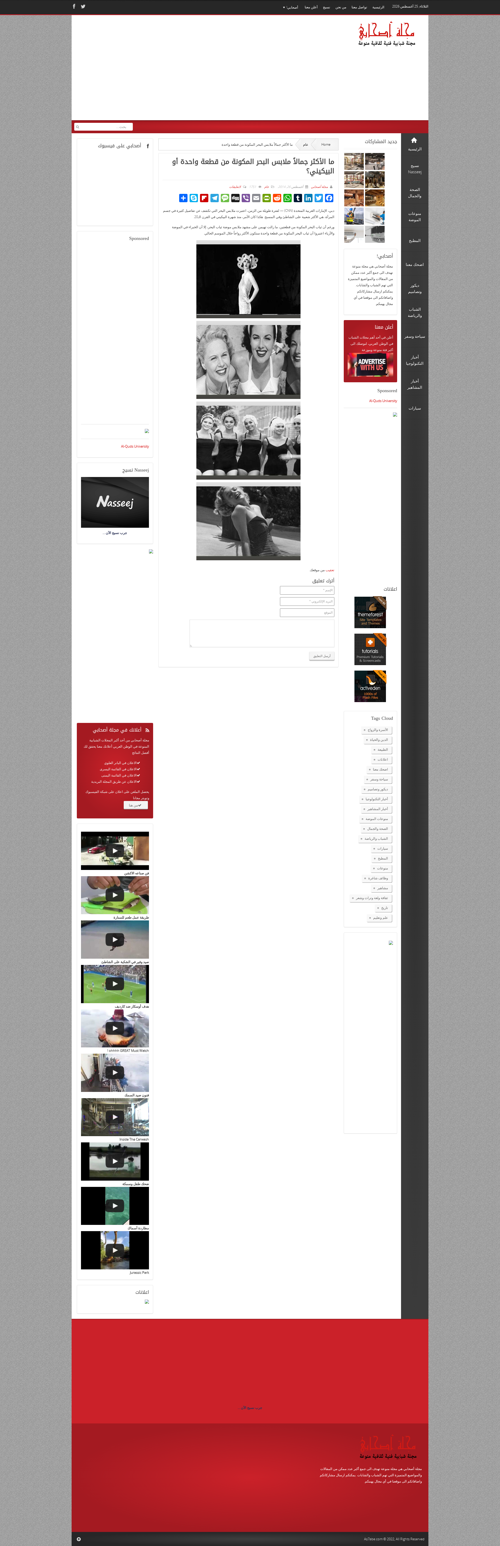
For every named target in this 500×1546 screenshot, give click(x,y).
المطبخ (383, 858)
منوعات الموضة (377, 818)
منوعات (382, 868)
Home (325, 144)
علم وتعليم (380, 917)
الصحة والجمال (377, 828)
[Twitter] (82, 6)
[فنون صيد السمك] (115, 1073)
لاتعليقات (235, 186)
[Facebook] (73, 6)
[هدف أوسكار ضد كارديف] (115, 984)
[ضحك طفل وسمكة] (115, 1161)
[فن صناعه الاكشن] (115, 851)
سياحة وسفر (379, 779)
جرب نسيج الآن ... (250, 1407)
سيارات (382, 848)
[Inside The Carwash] (115, 1117)
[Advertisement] (174, 71)
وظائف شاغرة (378, 878)
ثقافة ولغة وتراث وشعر (372, 897)
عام (305, 144)
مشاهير (382, 888)
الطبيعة (383, 749)
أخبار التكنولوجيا (377, 799)
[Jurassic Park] (115, 1250)
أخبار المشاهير (377, 808)
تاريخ (384, 907)
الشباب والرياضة (376, 838)
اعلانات (383, 759)
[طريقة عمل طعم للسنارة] (115, 895)
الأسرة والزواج (378, 729)
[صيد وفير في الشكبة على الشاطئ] (115, 939)
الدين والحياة (379, 739)
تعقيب (330, 570)
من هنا (133, 805)
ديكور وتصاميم (378, 789)
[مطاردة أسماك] (115, 1206)
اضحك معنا (380, 769)
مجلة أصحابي (319, 186)
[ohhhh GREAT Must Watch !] (115, 1028)
